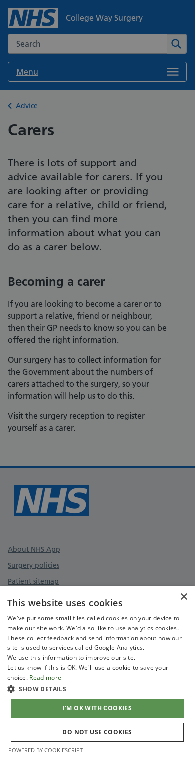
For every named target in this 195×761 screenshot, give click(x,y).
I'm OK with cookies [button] (97, 708)
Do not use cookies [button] (97, 732)
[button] (98, 689)
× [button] (184, 597)
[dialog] (97, 673)
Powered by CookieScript (45, 750)
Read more (46, 678)
